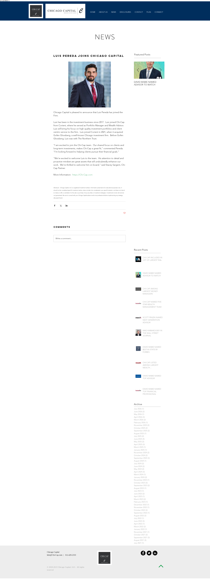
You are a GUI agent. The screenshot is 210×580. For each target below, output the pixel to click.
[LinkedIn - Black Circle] (155, 553)
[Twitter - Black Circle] (149, 553)
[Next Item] (160, 70)
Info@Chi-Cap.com (54, 555)
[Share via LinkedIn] (66, 205)
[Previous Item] (138, 70)
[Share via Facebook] (54, 205)
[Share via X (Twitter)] (60, 205)
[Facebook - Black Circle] (143, 553)
